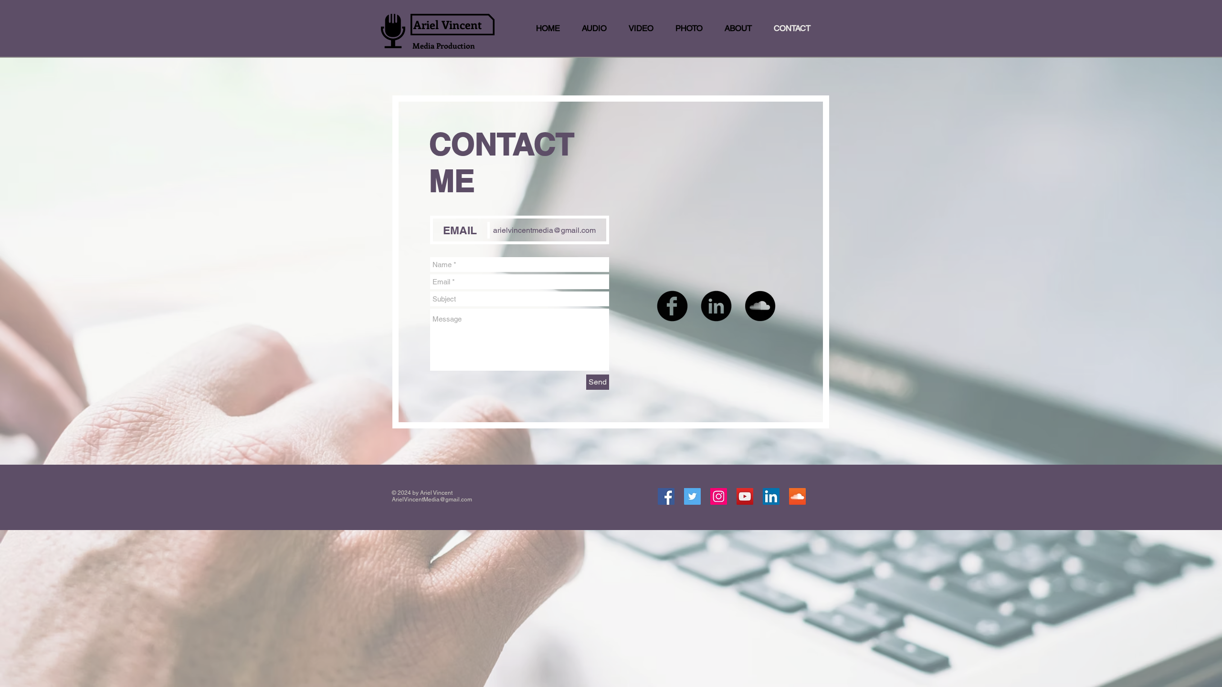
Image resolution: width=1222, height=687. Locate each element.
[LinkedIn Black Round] (716, 306)
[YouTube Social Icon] (745, 496)
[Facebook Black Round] (672, 306)
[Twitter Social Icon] (692, 496)
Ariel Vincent (447, 24)
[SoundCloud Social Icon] (797, 496)
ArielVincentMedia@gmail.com (432, 499)
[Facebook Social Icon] (666, 496)
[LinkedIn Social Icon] (771, 496)
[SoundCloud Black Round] (760, 306)
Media (424, 46)
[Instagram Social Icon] (718, 496)
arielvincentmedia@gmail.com (544, 230)
